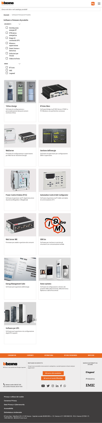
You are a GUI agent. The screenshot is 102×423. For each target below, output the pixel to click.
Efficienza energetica (13, 34)
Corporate (30, 355)
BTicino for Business (70, 355)
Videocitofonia (14, 59)
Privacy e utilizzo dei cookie (14, 397)
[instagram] (53, 386)
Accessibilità (8, 408)
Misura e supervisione (13, 44)
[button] (93, 3)
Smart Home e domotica (14, 49)
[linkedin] (57, 386)
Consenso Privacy (10, 401)
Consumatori (12, 355)
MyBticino (91, 355)
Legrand (12, 73)
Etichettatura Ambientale (13, 412)
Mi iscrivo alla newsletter (53, 373)
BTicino (12, 68)
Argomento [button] (7, 24)
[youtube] (43, 386)
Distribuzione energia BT (14, 29)
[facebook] (61, 386)
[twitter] (48, 386)
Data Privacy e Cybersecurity (14, 404)
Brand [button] (6, 64)
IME (10, 71)
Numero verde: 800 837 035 (13, 385)
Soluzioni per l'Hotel (13, 55)
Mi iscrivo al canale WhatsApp (53, 378)
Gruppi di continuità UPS (14, 39)
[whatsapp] (65, 386)
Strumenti (6, 15)
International (48, 355)
